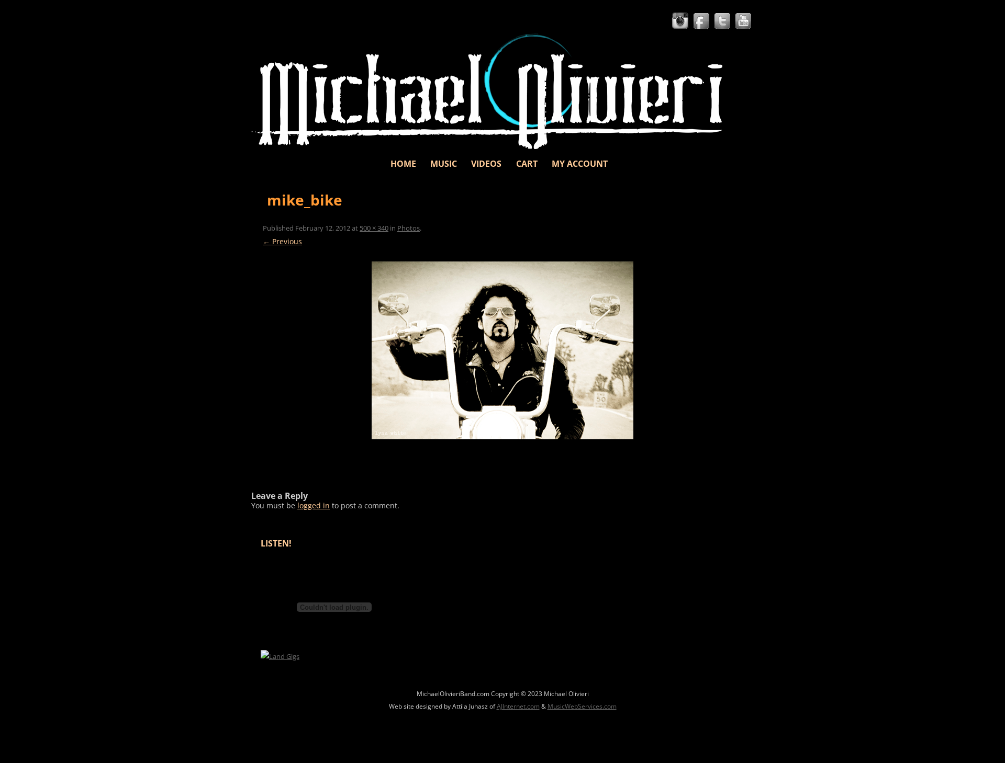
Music (443, 163)
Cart (527, 163)
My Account (580, 163)
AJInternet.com (518, 706)
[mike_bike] (502, 350)
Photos (408, 228)
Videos (486, 163)
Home (403, 163)
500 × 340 (374, 228)
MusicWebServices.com (582, 706)
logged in (313, 505)
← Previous (282, 241)
